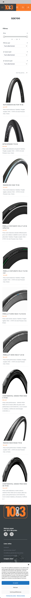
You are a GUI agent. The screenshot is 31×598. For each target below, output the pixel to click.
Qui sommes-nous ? (10, 550)
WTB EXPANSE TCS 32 (10, 144)
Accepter (15, 583)
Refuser (15, 587)
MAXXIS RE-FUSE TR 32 (11, 185)
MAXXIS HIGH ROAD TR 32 (12, 443)
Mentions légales (21, 595)
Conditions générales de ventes (13, 553)
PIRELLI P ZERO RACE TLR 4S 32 (14, 314)
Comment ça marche (10, 555)
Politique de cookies (11, 595)
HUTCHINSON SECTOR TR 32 (13, 105)
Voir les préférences (15, 592)
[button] (28, 564)
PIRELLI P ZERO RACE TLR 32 (13, 355)
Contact (6, 547)
